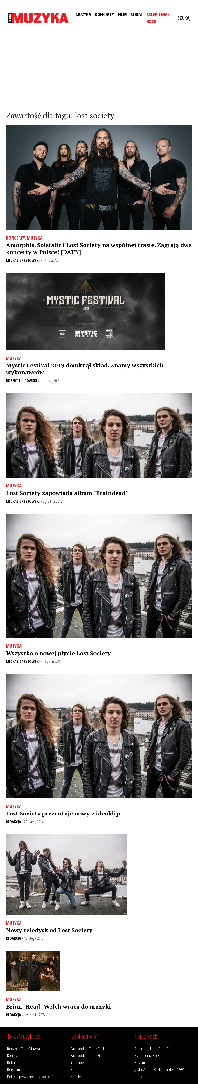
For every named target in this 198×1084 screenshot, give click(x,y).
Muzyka (83, 14)
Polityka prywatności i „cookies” (30, 1076)
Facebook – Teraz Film (87, 1055)
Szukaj (184, 18)
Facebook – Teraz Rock (88, 1048)
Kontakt (12, 1055)
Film (122, 14)
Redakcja (13, 821)
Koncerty (104, 14)
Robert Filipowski (21, 380)
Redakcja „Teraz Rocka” (151, 1048)
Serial (137, 14)
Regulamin (14, 1069)
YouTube (77, 1062)
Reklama (13, 1062)
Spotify (76, 1076)
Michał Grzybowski (23, 260)
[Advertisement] (99, 70)
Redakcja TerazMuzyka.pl (25, 1048)
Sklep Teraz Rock (158, 18)
